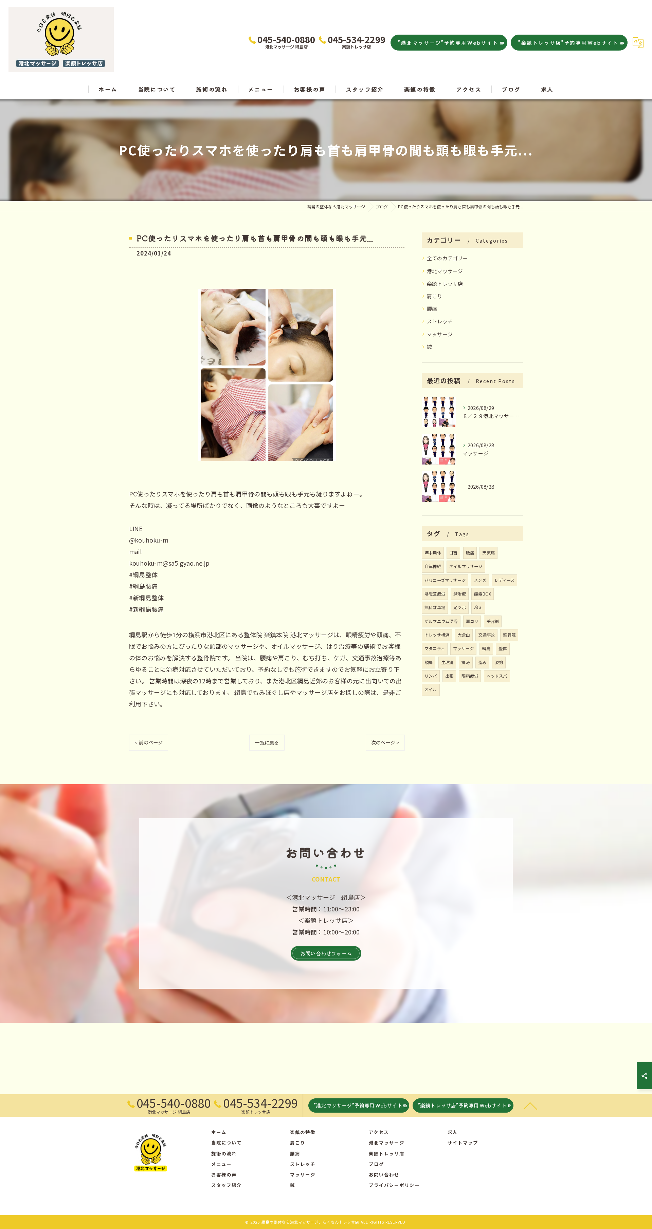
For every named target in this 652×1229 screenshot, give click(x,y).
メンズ (480, 580)
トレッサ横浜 (436, 635)
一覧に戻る (267, 742)
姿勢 (499, 662)
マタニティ (434, 648)
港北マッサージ (445, 271)
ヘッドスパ (497, 676)
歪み (482, 662)
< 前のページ (148, 742)
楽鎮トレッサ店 (445, 283)
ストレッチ (440, 321)
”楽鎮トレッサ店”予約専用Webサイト (568, 42)
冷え (478, 607)
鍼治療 (459, 594)
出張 (449, 676)
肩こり (434, 296)
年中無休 (432, 553)
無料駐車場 (434, 607)
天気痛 (488, 553)
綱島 (486, 648)
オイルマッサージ (466, 566)
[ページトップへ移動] (530, 1105)
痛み (465, 662)
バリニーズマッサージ (445, 580)
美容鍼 (493, 621)
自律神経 (432, 566)
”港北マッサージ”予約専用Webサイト (448, 42)
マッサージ (440, 334)
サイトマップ (463, 1142)
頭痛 (428, 662)
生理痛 (447, 662)
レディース (504, 580)
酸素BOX (482, 594)
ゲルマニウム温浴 (441, 621)
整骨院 (509, 635)
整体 (503, 648)
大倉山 (463, 635)
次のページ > (385, 742)
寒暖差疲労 (434, 594)
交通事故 (486, 635)
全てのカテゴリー (447, 258)
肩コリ (472, 621)
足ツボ (459, 607)
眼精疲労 (469, 676)
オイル (430, 689)
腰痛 (432, 308)
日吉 (453, 553)
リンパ (430, 676)
